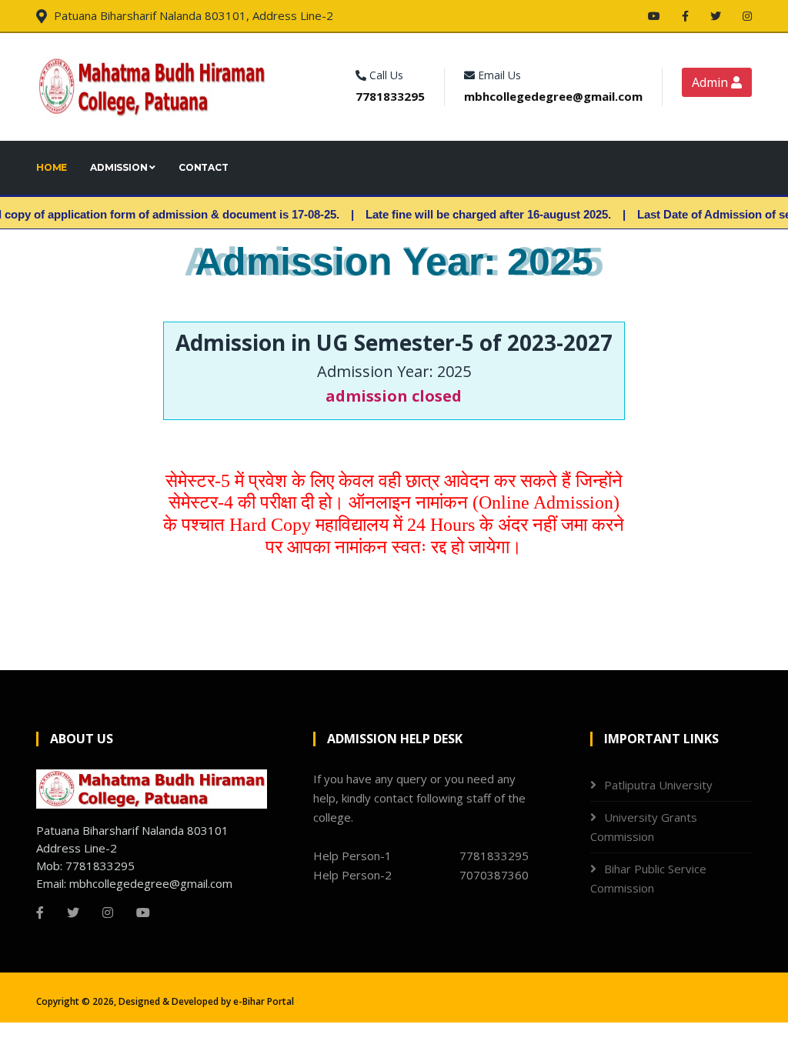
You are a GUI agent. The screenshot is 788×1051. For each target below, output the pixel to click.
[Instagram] (747, 16)
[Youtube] (656, 16)
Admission (119, 167)
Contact (204, 167)
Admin (711, 82)
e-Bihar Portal (263, 1001)
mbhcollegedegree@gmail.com (553, 96)
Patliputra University (658, 784)
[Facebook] (687, 16)
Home (51, 167)
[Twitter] (717, 16)
